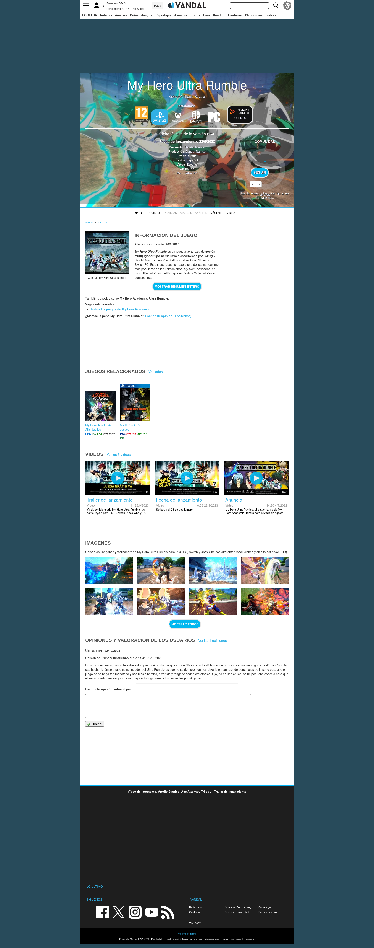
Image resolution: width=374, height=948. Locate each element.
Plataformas (254, 15)
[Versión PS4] (159, 117)
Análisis (121, 15)
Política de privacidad (236, 912)
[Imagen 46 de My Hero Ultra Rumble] (213, 570)
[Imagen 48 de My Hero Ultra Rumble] (109, 570)
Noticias (106, 15)
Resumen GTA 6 (116, 3)
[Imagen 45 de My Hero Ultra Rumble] (265, 570)
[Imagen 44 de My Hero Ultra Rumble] (109, 601)
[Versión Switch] (196, 116)
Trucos (195, 15)
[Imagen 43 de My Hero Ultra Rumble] (161, 601)
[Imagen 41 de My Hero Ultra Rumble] (265, 601)
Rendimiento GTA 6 (117, 8)
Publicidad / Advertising (237, 907)
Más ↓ (157, 5)
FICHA (139, 213)
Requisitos (153, 213)
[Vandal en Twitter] (119, 911)
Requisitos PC (187, 173)
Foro (206, 15)
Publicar (96, 724)
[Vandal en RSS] (168, 911)
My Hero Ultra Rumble (187, 84)
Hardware (235, 15)
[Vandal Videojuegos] (187, 5)
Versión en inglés (187, 933)
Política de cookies (269, 912)
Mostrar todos (184, 624)
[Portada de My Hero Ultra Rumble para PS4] (107, 252)
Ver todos (155, 371)
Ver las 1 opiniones (212, 640)
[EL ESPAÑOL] (287, 5)
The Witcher (138, 8)
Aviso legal (264, 907)
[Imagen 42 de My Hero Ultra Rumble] (213, 601)
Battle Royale (195, 96)
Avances (180, 15)
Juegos (146, 15)
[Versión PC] (214, 116)
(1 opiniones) (181, 316)
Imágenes (216, 213)
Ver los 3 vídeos (119, 454)
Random (219, 15)
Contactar (195, 912)
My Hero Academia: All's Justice (98, 427)
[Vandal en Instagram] (135, 911)
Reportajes (163, 15)
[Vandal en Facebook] (102, 911)
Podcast (271, 15)
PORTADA (89, 15)
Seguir (259, 172)
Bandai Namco (195, 147)
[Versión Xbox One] (178, 116)
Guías (134, 15)
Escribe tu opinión (158, 316)
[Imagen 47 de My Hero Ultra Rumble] (161, 570)
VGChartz (195, 923)
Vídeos (231, 213)
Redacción (195, 907)
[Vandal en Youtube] (151, 911)
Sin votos (265, 194)
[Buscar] (276, 5)
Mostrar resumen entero (177, 286)
